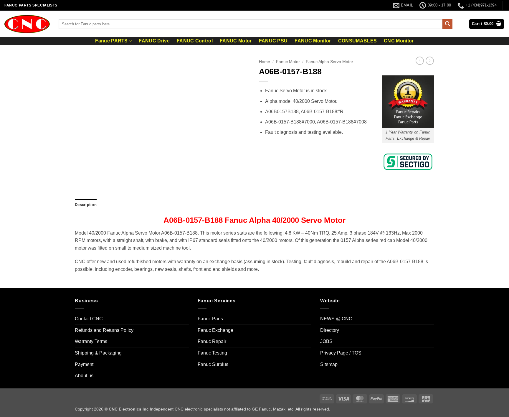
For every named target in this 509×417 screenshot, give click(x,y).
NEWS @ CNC (336, 318)
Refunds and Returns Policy (104, 330)
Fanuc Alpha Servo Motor (329, 62)
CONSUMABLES (357, 41)
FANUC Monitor (313, 41)
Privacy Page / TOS (340, 352)
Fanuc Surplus (213, 364)
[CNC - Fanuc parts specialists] (27, 23)
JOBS (326, 341)
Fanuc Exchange (215, 330)
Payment (84, 364)
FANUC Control (195, 41)
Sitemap (329, 364)
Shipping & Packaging (98, 352)
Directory (329, 330)
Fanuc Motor (288, 62)
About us (84, 375)
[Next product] (420, 61)
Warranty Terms (91, 341)
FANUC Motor (236, 41)
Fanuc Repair (212, 341)
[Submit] (447, 24)
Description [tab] (86, 204)
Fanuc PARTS (111, 40)
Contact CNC (89, 318)
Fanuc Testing (212, 352)
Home (264, 62)
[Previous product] (430, 61)
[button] (486, 24)
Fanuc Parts (210, 318)
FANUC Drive (154, 41)
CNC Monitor (399, 41)
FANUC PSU (273, 41)
